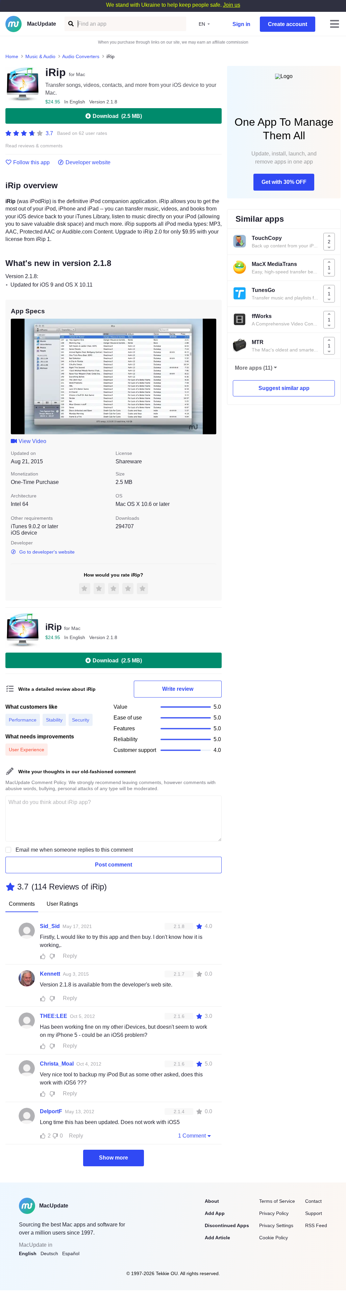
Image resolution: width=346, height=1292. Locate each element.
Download (117, 116)
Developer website (88, 162)
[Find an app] (70, 24)
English (27, 1253)
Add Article (217, 1238)
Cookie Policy (273, 1238)
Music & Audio (40, 56)
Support (313, 1213)
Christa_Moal (57, 1063)
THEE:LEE (53, 1016)
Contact (313, 1201)
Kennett (50, 973)
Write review (177, 688)
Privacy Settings (276, 1225)
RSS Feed (316, 1225)
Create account (287, 24)
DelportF (51, 1111)
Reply (70, 955)
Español (70, 1253)
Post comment (113, 864)
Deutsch (49, 1253)
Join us (231, 4)
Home (11, 56)
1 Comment (192, 1135)
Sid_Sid (50, 926)
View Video (32, 441)
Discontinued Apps (227, 1225)
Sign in (241, 24)
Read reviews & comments (34, 146)
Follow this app (31, 162)
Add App (215, 1213)
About (212, 1201)
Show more (113, 1157)
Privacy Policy (274, 1213)
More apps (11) (253, 367)
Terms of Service (277, 1201)
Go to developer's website (47, 552)
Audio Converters (80, 56)
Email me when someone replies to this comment (74, 850)
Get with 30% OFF (284, 182)
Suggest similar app (284, 388)
